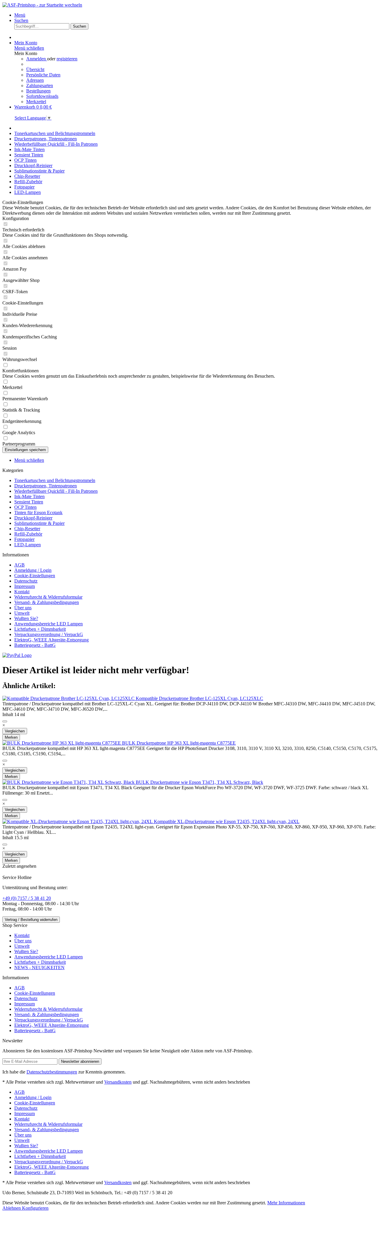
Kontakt (21, 591)
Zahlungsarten (39, 85)
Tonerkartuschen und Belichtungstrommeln (54, 480)
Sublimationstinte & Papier (39, 523)
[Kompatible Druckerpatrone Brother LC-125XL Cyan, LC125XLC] (69, 698)
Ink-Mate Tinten (29, 496)
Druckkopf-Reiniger (33, 517)
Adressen (35, 80)
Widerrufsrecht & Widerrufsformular (48, 596)
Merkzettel (36, 101)
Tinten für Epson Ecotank (38, 512)
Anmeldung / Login (32, 570)
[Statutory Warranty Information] (4, 721)
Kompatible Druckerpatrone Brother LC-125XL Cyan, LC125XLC (199, 698)
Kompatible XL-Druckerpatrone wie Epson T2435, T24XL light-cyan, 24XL (226, 821)
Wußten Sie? (26, 618)
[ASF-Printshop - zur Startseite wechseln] (42, 4)
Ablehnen (12, 1208)
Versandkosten (118, 1082)
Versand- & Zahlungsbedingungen (46, 602)
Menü (19, 15)
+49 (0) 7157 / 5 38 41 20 (26, 898)
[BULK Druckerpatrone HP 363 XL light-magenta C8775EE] (62, 743)
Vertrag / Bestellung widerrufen (31, 919)
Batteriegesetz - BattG (35, 645)
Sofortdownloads (42, 96)
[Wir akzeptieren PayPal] (17, 655)
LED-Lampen (27, 544)
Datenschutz (26, 580)
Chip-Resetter (27, 528)
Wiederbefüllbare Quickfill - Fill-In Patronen (56, 491)
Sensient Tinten (28, 501)
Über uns (23, 607)
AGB (19, 564)
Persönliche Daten (43, 74)
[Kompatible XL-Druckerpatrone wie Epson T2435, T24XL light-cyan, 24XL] (78, 821)
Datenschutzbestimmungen (51, 1071)
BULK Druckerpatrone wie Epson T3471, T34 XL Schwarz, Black (199, 782)
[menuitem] (196, 15)
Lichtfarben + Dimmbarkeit (40, 629)
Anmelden (36, 58)
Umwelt (21, 613)
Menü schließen (29, 48)
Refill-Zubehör (28, 533)
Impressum (24, 586)
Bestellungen (38, 90)
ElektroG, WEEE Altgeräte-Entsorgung (51, 639)
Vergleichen (15, 731)
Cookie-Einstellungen (34, 575)
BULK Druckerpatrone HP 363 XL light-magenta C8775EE (179, 743)
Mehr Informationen (286, 1202)
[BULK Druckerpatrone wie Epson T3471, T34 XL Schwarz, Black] (69, 782)
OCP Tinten (25, 507)
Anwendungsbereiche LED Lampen (48, 623)
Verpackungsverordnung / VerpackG (48, 634)
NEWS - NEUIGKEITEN (39, 967)
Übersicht (35, 69)
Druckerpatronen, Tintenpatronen (45, 485)
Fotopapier (24, 539)
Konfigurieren (35, 1208)
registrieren (67, 58)
